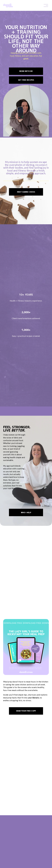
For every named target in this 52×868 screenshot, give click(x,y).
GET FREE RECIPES (26, 80)
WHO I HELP (26, 512)
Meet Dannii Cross (26, 192)
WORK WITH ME (26, 71)
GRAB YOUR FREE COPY (26, 711)
